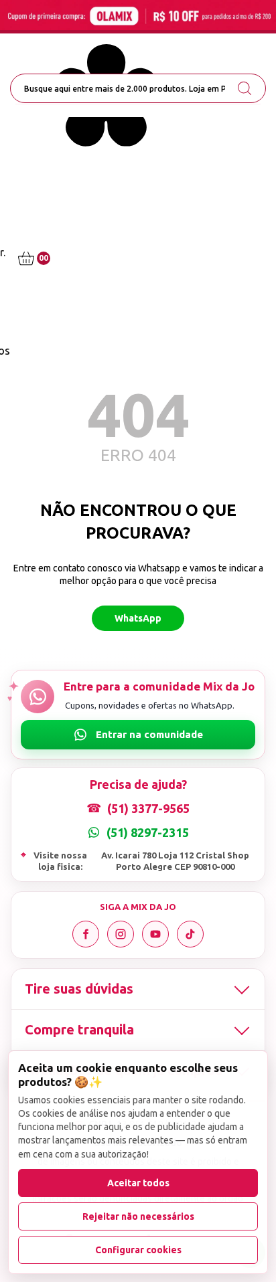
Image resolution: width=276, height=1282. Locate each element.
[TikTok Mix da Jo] (190, 934)
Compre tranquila (79, 1029)
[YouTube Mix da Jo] (155, 934)
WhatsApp (138, 618)
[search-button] (244, 88)
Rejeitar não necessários (138, 1216)
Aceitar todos (138, 1183)
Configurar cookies (138, 1250)
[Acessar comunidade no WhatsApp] (138, 734)
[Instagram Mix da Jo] (120, 934)
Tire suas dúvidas (79, 988)
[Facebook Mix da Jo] (85, 934)
